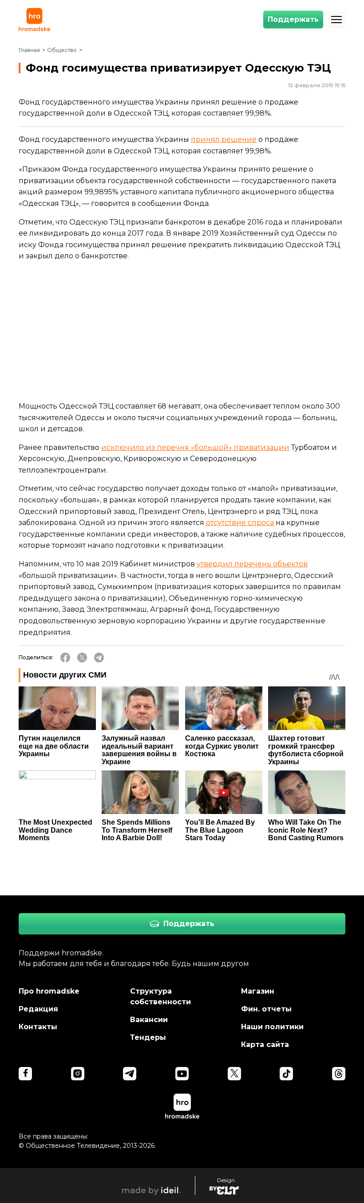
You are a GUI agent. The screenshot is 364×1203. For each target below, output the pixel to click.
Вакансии (149, 1019)
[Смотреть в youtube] (182, 1073)
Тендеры (148, 1037)
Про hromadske (49, 991)
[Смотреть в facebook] (25, 1073)
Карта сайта (265, 1044)
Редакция (38, 1009)
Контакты (38, 1027)
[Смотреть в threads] (338, 1073)
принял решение (224, 139)
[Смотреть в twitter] (234, 1073)
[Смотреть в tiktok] (286, 1073)
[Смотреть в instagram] (77, 1073)
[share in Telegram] (99, 657)
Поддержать (293, 19)
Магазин (257, 991)
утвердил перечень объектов (252, 564)
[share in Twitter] (82, 657)
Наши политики (272, 1027)
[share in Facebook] (65, 657)
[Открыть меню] (336, 19)
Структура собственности (160, 996)
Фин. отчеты (266, 1009)
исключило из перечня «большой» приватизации (195, 447)
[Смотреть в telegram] (129, 1073)
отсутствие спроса (240, 522)
